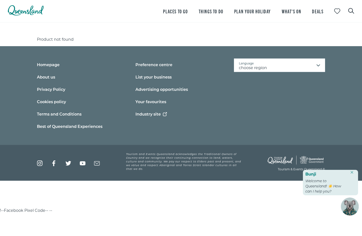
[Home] (26, 14)
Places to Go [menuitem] (175, 11)
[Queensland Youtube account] (82, 163)
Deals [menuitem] (317, 11)
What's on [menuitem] (291, 11)
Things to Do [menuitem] (211, 11)
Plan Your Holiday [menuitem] (252, 11)
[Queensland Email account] (97, 163)
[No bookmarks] (337, 11)
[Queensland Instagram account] (40, 163)
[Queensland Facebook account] (54, 163)
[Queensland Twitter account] (68, 163)
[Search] (351, 10)
